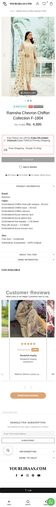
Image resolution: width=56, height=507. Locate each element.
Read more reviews (28, 395)
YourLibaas (21, 4)
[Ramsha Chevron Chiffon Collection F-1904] (25, 101)
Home (12, 11)
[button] (26, 387)
